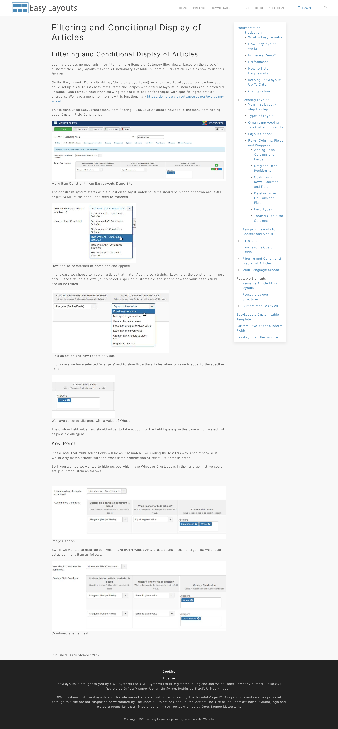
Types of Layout (261, 116)
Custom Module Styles (260, 306)
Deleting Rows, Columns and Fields (266, 198)
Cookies (169, 671)
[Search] (325, 8)
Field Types (263, 209)
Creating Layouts (255, 100)
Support (242, 8)
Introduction (252, 32)
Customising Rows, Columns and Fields (266, 182)
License (169, 678)
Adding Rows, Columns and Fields (265, 154)
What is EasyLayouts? (265, 37)
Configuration (259, 91)
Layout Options (260, 134)
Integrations (251, 240)
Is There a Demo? (262, 55)
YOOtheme (277, 8)
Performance (258, 62)
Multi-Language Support (261, 270)
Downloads (220, 8)
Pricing (199, 8)
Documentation (248, 28)
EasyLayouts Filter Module (257, 337)
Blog (259, 8)
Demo (183, 8)
